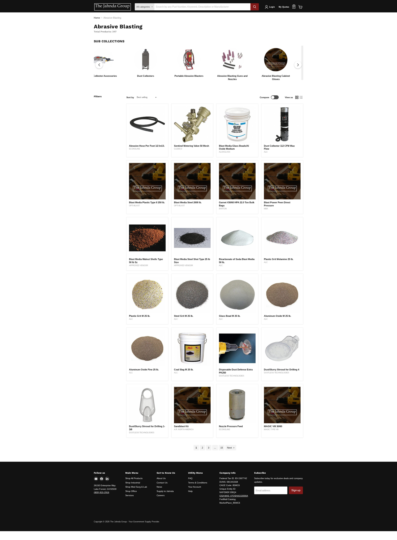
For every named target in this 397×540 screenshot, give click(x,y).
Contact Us (162, 482)
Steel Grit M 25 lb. (183, 316)
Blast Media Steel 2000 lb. (188, 202)
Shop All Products (134, 478)
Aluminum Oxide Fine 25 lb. (144, 369)
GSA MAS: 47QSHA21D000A (233, 496)
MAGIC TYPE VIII (271, 429)
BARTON (223, 209)
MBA (266, 209)
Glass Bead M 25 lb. (229, 316)
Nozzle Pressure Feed (231, 426)
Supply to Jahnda (165, 491)
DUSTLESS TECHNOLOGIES (231, 376)
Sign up (295, 490)
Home (97, 17)
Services (129, 495)
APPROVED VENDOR (138, 265)
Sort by (130, 97)
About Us (161, 478)
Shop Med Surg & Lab (136, 487)
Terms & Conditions (197, 482)
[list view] (301, 97)
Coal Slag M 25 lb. (183, 369)
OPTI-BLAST (134, 205)
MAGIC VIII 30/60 (273, 426)
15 (221, 447)
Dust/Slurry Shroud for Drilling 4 (281, 369)
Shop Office (131, 491)
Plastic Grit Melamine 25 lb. (278, 259)
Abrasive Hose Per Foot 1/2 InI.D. (147, 145)
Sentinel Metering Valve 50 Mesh (191, 145)
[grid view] (297, 97)
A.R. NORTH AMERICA (184, 429)
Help (190, 491)
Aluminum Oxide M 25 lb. (277, 316)
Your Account (194, 487)
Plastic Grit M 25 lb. (139, 316)
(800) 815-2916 (101, 492)
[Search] (254, 6)
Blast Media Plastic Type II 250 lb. (147, 202)
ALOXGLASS (224, 152)
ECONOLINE (134, 149)
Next (229, 447)
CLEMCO (178, 149)
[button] (298, 65)
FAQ (190, 478)
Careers (161, 495)
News (159, 487)
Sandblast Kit (181, 426)
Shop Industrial (132, 482)
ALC (266, 152)
